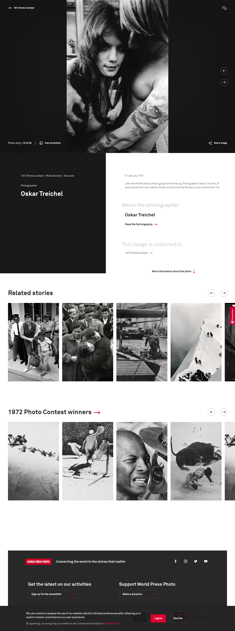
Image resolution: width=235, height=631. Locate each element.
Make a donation (132, 594)
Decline (178, 618)
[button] (211, 293)
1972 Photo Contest (24, 8)
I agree (158, 618)
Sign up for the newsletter (46, 594)
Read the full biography (139, 224)
